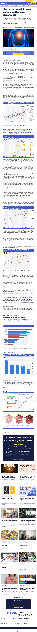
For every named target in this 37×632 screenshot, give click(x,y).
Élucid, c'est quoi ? (4, 623)
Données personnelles (16, 621)
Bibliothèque (3, 496)
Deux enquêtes (5, 279)
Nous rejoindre (3, 621)
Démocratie (34, 5)
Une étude (4, 73)
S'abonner (18, 607)
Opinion (21, 585)
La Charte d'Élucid (15, 625)
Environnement (23, 5)
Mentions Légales (15, 620)
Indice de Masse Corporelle (20, 130)
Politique (16, 5)
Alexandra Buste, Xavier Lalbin (29, 27)
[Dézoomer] (15, 49)
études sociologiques (16, 299)
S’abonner (18, 444)
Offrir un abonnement (27, 625)
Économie (11, 5)
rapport (17, 167)
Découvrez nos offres (29, 0)
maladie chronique (19, 159)
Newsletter (25, 620)
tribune (4, 387)
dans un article (20, 76)
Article (21, 496)
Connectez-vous (21, 459)
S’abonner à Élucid (27, 621)
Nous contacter (3, 620)
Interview (3, 474)
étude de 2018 (26, 192)
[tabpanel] (18, 244)
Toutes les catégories (4, 5)
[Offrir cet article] (9, 49)
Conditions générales (16, 623)
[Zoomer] (13, 49)
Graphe (4, 27)
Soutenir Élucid (26, 623)
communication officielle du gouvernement (18, 276)
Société (29, 5)
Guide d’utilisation (4, 625)
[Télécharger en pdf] (11, 49)
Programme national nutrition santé (9, 284)
